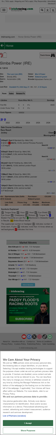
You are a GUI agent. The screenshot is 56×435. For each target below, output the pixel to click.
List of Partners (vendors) (14, 415)
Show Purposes (28, 430)
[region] (28, 393)
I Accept (28, 423)
